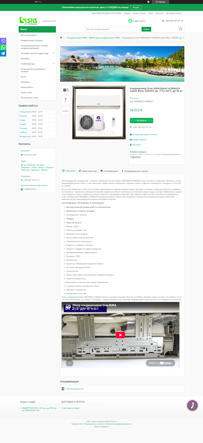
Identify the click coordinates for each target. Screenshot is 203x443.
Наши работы (27, 87)
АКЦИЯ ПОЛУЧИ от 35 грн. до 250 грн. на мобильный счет (39, 409)
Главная (127, 13)
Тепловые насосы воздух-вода (34, 53)
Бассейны (25, 58)
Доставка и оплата (173, 13)
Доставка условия (72, 408)
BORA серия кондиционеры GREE (104, 38)
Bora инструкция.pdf (74, 389)
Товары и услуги (139, 13)
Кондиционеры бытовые (32, 40)
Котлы (23, 77)
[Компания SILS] (30, 21)
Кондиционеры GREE (77, 38)
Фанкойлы (25, 82)
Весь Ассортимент (29, 35)
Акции (136, 7)
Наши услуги (26, 92)
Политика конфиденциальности (118, 424)
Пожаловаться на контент (95, 424)
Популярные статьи (30, 98)
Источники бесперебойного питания (33, 70)
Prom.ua (113, 421)
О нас (151, 13)
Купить (143, 120)
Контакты (159, 13)
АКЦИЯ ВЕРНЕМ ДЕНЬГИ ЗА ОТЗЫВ (106, 13)
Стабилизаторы (28, 64)
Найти (146, 29)
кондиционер (75, 297)
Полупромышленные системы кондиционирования (34, 46)
